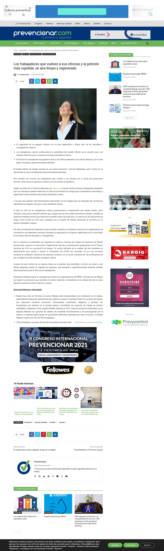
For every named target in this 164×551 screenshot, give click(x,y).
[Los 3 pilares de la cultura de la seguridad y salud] (28, 504)
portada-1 (53, 422)
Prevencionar (24, 74)
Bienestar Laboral (35, 54)
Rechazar (131, 545)
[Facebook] (31, 81)
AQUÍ (88, 544)
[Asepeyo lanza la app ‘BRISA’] (58, 504)
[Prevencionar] (42, 34)
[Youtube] (66, 476)
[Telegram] (57, 476)
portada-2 (62, 422)
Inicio (15, 50)
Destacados (28, 422)
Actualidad (23, 50)
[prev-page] (15, 532)
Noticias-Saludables (49, 54)
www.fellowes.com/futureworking (88, 322)
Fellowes (56, 188)
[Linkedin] (55, 81)
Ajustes (147, 545)
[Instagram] (39, 476)
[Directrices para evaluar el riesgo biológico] (115, 108)
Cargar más (129, 118)
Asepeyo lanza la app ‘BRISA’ (55, 516)
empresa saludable (41, 422)
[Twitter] (37, 81)
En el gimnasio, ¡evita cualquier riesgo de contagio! (35, 450)
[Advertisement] (129, 170)
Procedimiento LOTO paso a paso (88, 450)
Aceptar (115, 545)
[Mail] (48, 476)
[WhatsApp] (49, 81)
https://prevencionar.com (42, 465)
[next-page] (19, 532)
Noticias (25, 54)
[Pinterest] (43, 81)
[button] (147, 43)
